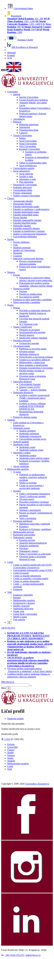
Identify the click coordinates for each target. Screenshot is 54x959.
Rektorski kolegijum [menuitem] (28, 124)
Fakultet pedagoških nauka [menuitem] (26, 214)
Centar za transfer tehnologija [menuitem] (27, 575)
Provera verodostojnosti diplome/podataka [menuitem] (30, 262)
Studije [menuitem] (10, 239)
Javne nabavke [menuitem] (26, 173)
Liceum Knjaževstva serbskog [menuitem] (33, 100)
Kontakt (11, 55)
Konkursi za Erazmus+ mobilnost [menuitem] (35, 529)
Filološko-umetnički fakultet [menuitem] (26, 228)
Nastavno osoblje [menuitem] (21, 288)
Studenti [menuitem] (11, 420)
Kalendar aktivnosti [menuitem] (22, 187)
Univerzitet (12, 747)
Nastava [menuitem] (11, 272)
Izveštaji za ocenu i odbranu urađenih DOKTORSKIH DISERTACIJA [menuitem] (32, 406)
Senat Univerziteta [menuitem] (28, 143)
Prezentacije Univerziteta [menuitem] (25, 184)
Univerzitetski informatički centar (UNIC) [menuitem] (33, 570)
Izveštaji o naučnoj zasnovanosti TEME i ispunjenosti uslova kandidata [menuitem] (34, 398)
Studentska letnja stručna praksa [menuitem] (34, 458)
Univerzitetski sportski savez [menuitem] (32, 439)
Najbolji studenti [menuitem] (21, 441)
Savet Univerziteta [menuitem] (28, 141)
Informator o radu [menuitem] (27, 179)
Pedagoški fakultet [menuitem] (22, 225)
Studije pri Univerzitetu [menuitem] (24, 250)
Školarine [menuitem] (17, 253)
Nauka (10, 758)
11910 (7, 739)
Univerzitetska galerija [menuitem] (23, 168)
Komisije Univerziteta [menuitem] (29, 149)
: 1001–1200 (28, 20)
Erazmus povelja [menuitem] (27, 540)
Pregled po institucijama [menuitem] (30, 294)
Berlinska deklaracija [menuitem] (29, 354)
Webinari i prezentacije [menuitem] (30, 510)
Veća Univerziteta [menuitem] (27, 146)
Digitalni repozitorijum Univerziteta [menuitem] (36, 368)
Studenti (11, 761)
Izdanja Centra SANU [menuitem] (29, 387)
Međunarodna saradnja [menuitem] (18, 469)
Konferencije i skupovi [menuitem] (24, 603)
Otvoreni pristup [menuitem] (27, 351)
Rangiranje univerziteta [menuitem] (24, 534)
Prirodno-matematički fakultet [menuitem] (27, 220)
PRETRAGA (7, 682)
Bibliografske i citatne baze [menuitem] (32, 362)
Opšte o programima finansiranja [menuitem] (34, 493)
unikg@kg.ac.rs (33, 955)
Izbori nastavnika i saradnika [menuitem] (26, 302)
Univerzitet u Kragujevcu (37, 783)
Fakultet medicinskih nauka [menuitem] (26, 212)
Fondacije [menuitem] (17, 589)
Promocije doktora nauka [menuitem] (25, 417)
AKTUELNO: (8, 628)
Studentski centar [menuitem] (27, 447)
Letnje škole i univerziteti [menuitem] (25, 614)
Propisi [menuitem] (16, 275)
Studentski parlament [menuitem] (29, 433)
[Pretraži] (31, 685)
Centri (10, 766)
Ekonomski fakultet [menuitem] (22, 204)
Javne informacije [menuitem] (21, 171)
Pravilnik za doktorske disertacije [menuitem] (34, 310)
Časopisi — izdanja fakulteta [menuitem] (32, 389)
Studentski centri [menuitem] (21, 444)
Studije (10, 752)
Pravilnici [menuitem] (23, 548)
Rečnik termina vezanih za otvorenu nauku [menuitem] (31, 372)
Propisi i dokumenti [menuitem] (22, 193)
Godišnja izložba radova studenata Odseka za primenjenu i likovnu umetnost (28, 675)
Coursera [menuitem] (17, 255)
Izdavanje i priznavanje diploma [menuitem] (28, 258)
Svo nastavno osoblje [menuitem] (29, 297)
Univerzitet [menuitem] (12, 91)
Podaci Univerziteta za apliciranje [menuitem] (35, 554)
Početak (11, 744)
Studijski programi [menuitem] (22, 247)
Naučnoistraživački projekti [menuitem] (32, 332)
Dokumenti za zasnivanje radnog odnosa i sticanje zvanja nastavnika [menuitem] (35, 279)
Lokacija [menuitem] (23, 132)
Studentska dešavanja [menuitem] (23, 608)
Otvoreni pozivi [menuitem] (26, 499)
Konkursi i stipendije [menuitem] (23, 595)
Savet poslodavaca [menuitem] (28, 165)
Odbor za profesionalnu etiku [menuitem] (33, 163)
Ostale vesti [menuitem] (18, 611)
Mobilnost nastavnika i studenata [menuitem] (34, 523)
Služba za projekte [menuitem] (28, 482)
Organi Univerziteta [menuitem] (22, 135)
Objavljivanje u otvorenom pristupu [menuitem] (36, 357)
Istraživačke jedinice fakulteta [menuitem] (33, 338)
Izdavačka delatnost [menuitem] (22, 381)
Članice (10, 750)
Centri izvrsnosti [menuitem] (21, 573)
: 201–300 (25, 18)
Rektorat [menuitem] (17, 121)
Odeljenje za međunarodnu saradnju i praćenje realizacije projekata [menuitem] (33, 477)
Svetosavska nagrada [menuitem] (29, 343)
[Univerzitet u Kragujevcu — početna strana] (27, 86)
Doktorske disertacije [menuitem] (23, 392)
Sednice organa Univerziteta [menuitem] (26, 195)
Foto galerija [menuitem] (19, 619)
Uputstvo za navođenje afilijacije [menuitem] (34, 359)
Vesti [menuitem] (9, 592)
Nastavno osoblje (15, 718)
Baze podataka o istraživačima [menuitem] (33, 365)
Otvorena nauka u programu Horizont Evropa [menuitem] (32, 377)
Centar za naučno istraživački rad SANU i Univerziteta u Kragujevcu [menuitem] (32, 566)
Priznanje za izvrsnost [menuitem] (29, 329)
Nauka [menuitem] (10, 305)
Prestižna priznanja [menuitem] (22, 340)
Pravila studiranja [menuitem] (21, 242)
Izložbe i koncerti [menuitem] (21, 606)
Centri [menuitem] (10, 562)
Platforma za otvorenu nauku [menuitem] (32, 348)
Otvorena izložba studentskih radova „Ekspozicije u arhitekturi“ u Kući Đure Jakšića (29, 670)
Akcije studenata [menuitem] (21, 466)
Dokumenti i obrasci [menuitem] (28, 551)
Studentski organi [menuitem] (21, 428)
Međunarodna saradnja (18, 763)
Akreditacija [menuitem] (19, 119)
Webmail (11, 52)
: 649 (24, 29)
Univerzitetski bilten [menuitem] (22, 190)
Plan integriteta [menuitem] (26, 182)
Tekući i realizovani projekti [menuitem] (32, 496)
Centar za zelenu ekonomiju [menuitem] (26, 581)
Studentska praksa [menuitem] (27, 455)
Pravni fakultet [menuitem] (20, 217)
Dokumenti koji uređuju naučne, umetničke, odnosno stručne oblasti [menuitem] (35, 284)
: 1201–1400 (26, 22)
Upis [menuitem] (15, 245)
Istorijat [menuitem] (16, 94)
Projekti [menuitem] (17, 491)
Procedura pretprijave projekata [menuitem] (34, 502)
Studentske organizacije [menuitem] (30, 436)
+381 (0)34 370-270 (14, 955)
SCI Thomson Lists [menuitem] (28, 324)
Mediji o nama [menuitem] (20, 616)
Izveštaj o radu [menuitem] (26, 176)
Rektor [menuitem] (22, 138)
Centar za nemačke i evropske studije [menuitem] (30, 578)
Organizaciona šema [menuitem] (28, 130)
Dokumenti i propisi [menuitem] (22, 537)
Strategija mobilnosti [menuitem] (29, 545)
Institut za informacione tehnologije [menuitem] (29, 234)
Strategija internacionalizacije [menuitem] (33, 543)
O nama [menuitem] (17, 472)
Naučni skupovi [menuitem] (26, 335)
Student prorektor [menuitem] (27, 431)
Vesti (9, 769)
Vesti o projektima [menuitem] (27, 518)
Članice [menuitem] (10, 198)
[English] (13, 71)
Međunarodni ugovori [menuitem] (23, 532)
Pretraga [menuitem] (23, 291)
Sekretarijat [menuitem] (24, 127)
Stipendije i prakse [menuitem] (22, 452)
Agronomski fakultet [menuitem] (23, 201)
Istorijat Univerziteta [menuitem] (28, 97)
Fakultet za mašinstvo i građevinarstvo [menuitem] (31, 209)
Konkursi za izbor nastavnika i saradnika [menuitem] (32, 299)
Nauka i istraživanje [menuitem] (22, 327)
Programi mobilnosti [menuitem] (22, 521)
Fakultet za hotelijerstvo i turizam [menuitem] (29, 231)
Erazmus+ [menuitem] (24, 526)
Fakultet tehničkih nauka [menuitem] (24, 223)
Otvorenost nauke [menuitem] (21, 346)
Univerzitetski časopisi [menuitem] (29, 384)
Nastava (11, 755)
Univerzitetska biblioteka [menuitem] (25, 236)
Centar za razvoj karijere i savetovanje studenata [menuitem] (31, 487)
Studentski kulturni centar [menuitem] (31, 450)
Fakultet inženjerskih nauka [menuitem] (26, 206)
